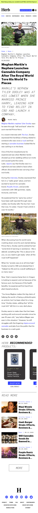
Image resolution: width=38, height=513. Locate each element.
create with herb (27, 505)
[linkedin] (16, 336)
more (19, 468)
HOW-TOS (8, 16)
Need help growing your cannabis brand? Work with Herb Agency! (19, 1)
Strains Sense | (25, 402)
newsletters (10, 507)
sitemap (27, 507)
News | (21, 432)
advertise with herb (25, 10)
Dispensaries (16, 16)
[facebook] (2, 336)
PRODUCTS (28, 16)
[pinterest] (11, 336)
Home (3, 51)
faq (16, 502)
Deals (22, 16)
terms (11, 502)
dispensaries (30, 502)
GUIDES (35, 16)
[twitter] (7, 336)
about (22, 502)
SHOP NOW (15, 383)
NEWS (2, 16)
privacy (4, 502)
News (9, 51)
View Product (14, 386)
